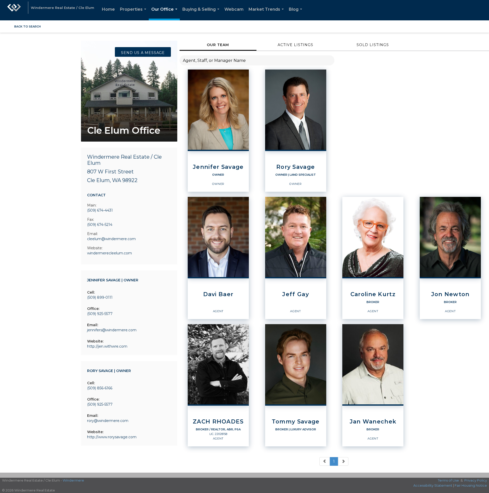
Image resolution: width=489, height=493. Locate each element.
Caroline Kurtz (373, 294)
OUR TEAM (218, 45)
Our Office (165, 13)
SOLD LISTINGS (373, 45)
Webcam (233, 9)
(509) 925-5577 (100, 313)
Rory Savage (295, 167)
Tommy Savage (296, 422)
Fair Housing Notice (471, 485)
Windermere (73, 480)
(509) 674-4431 (100, 210)
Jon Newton (450, 294)
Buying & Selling (201, 13)
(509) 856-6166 (99, 388)
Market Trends (267, 13)
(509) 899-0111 (100, 297)
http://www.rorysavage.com (112, 437)
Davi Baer (218, 294)
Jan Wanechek (373, 422)
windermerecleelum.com (109, 253)
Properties (134, 13)
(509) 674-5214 (99, 224)
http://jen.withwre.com (107, 346)
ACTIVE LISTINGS (295, 45)
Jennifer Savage (218, 167)
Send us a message (143, 52)
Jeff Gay (295, 294)
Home (108, 9)
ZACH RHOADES (218, 422)
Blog (296, 13)
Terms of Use (448, 480)
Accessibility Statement (432, 485)
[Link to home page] (14, 10)
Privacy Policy (475, 480)
